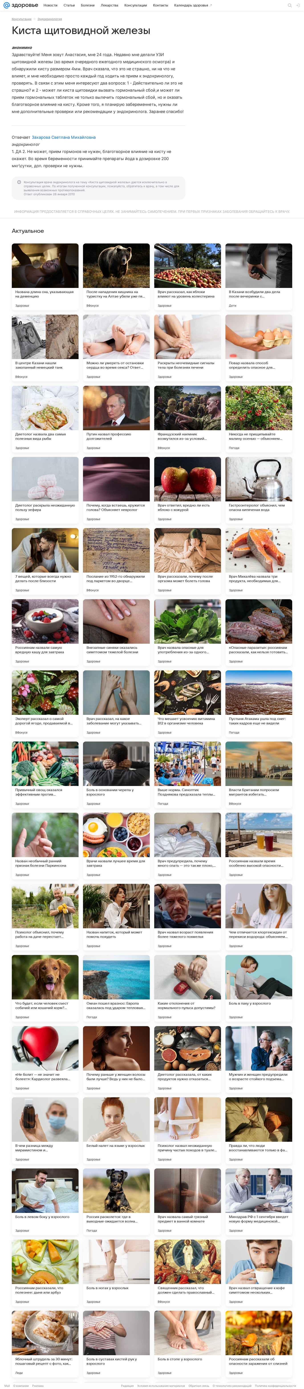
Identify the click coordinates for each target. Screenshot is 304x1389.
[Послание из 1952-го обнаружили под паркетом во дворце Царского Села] (116, 561)
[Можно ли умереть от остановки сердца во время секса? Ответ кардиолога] (116, 348)
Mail (7, 1385)
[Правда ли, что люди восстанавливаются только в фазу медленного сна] (258, 1130)
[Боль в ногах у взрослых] (116, 1273)
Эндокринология (50, 19)
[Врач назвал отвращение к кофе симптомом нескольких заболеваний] (258, 1273)
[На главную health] (24, 5)
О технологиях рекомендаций (232, 1385)
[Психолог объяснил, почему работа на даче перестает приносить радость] (45, 917)
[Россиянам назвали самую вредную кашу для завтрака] (45, 632)
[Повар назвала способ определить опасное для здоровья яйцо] (258, 348)
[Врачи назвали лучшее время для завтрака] (116, 846)
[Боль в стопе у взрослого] (187, 1344)
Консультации (21, 19)
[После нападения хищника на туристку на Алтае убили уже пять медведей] (116, 276)
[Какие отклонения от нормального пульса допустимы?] (187, 988)
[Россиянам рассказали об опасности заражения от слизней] (258, 1344)
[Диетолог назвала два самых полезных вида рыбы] (45, 419)
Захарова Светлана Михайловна (64, 137)
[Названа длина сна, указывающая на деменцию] (45, 276)
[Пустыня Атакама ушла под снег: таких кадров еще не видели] (258, 703)
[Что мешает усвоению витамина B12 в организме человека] (187, 703)
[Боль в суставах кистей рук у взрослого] (116, 1344)
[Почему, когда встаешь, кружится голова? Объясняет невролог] (116, 490)
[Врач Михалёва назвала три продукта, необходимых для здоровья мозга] (258, 561)
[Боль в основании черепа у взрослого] (116, 775)
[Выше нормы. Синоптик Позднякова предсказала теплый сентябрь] (187, 775)
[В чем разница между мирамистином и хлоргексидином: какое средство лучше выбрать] (45, 1130)
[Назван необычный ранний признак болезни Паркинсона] (45, 846)
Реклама (38, 1385)
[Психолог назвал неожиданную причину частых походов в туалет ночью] (187, 1130)
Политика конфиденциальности (275, 1385)
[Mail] (7, 5)
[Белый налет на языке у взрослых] (116, 1130)
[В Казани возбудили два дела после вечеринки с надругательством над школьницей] (258, 276)
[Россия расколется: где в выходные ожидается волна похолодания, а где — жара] (116, 1201)
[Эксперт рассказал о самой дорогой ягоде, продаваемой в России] (45, 703)
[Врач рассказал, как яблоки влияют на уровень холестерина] (187, 276)
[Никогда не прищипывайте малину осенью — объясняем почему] (258, 419)
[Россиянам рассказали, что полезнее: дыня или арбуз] (45, 1273)
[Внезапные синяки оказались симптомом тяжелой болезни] (116, 632)
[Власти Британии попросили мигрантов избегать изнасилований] (258, 775)
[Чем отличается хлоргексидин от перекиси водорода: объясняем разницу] (258, 917)
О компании (21, 1385)
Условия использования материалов (161, 1385)
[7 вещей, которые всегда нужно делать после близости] (45, 561)
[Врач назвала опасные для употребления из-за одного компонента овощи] (187, 632)
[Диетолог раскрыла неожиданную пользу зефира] (45, 490)
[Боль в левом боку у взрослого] (45, 1201)
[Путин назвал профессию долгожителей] (116, 419)
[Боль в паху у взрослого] (258, 988)
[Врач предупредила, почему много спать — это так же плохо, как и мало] (187, 846)
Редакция (127, 1385)
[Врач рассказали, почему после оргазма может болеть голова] (187, 561)
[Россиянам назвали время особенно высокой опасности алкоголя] (258, 846)
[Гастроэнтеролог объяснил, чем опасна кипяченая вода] (258, 490)
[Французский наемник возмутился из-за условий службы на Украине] (187, 419)
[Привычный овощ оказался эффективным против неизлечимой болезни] (45, 775)
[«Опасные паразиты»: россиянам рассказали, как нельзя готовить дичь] (258, 632)
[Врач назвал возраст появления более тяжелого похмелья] (187, 917)
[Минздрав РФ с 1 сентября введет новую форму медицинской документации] (258, 1201)
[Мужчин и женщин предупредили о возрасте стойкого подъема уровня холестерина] (258, 1059)
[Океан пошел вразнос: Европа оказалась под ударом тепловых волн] (116, 988)
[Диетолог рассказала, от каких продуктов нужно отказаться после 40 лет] (187, 1059)
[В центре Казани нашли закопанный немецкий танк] (45, 348)
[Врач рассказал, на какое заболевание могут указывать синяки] (116, 703)
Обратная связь (198, 1385)
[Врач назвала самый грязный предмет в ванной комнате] (187, 1201)
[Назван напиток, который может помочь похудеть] (116, 917)
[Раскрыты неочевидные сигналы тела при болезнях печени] (187, 348)
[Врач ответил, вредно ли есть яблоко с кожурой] (187, 490)
